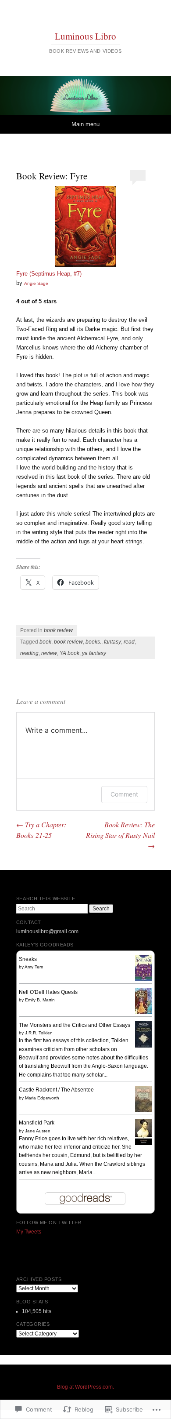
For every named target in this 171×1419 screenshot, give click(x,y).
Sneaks (28, 959)
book (45, 642)
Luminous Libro (85, 36)
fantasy (112, 642)
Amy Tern (34, 966)
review (49, 653)
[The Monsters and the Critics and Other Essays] (143, 1046)
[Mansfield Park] (143, 1143)
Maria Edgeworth (42, 1097)
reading (29, 653)
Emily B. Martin (40, 999)
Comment (124, 794)
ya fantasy (94, 653)
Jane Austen (37, 1130)
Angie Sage (36, 283)
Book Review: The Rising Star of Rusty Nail (120, 835)
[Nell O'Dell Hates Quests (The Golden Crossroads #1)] (143, 1012)
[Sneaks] (143, 979)
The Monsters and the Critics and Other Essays (74, 1025)
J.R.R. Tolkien (39, 1032)
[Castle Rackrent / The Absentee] (143, 1111)
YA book (69, 653)
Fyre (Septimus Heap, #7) (49, 273)
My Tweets (28, 1232)
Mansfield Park (36, 1123)
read (129, 642)
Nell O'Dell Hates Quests (48, 992)
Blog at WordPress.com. (85, 1387)
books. (93, 642)
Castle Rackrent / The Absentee (56, 1090)
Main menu (85, 124)
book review (58, 630)
